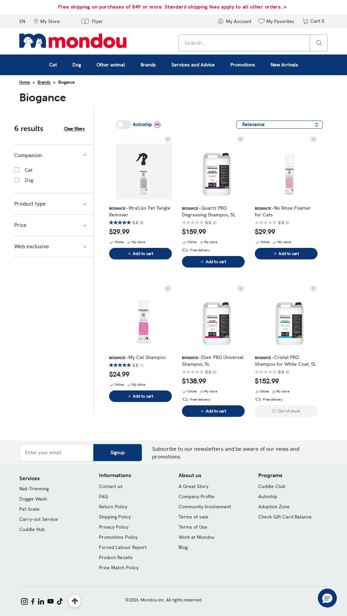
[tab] (54, 155)
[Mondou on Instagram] (24, 600)
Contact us (111, 486)
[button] (47, 21)
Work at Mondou (197, 537)
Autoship (267, 496)
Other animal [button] (111, 65)
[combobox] (253, 43)
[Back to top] (74, 601)
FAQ (103, 496)
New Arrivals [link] (284, 65)
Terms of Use (193, 527)
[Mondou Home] (72, 40)
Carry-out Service (38, 519)
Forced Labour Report (123, 547)
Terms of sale (193, 517)
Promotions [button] (242, 65)
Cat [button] (53, 65)
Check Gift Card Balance (285, 517)
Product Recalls (116, 557)
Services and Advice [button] (193, 65)
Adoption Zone (274, 507)
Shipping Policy (115, 517)
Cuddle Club (271, 486)
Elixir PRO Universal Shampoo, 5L (213, 360)
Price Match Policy (119, 568)
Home (24, 82)
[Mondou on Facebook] (33, 600)
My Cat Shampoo (137, 357)
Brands (44, 82)
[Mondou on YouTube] (50, 600)
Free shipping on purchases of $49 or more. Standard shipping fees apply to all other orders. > (172, 7)
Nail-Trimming (34, 489)
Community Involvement (205, 507)
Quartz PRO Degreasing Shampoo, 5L (209, 211)
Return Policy (113, 507)
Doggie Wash (33, 499)
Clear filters (74, 128)
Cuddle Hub (32, 529)
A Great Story (193, 486)
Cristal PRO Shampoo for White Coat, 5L (285, 360)
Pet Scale (29, 509)
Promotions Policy (118, 537)
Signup (117, 452)
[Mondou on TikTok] (60, 600)
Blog (183, 547)
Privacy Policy (113, 527)
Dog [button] (77, 65)
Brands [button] (148, 65)
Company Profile (197, 496)
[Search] (319, 42)
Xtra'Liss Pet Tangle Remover (139, 211)
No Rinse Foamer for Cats (283, 211)
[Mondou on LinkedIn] (41, 600)
